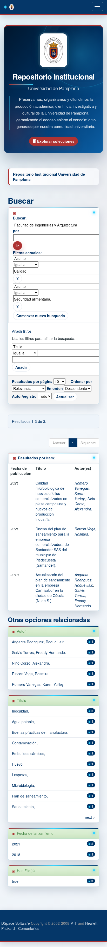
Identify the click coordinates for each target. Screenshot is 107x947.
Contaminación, (25, 742)
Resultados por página (32, 381)
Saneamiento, (23, 806)
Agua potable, (23, 721)
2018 (16, 854)
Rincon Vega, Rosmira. (85, 531)
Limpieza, (20, 774)
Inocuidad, (20, 711)
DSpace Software (15, 923)
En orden (55, 388)
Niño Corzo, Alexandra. (85, 503)
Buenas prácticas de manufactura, (40, 732)
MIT (73, 923)
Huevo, (18, 764)
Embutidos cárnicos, (28, 753)
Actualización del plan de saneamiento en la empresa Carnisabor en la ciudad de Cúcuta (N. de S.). (53, 587)
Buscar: (20, 217)
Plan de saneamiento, (30, 796)
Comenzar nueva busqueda (40, 315)
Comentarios (28, 928)
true (15, 881)
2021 (16, 843)
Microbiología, (23, 785)
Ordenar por (81, 381)
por (16, 230)
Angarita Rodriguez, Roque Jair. (84, 580)
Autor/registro (24, 396)
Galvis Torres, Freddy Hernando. (83, 598)
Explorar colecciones (55, 141)
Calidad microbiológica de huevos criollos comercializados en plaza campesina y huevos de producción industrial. (51, 501)
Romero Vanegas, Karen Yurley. (82, 490)
